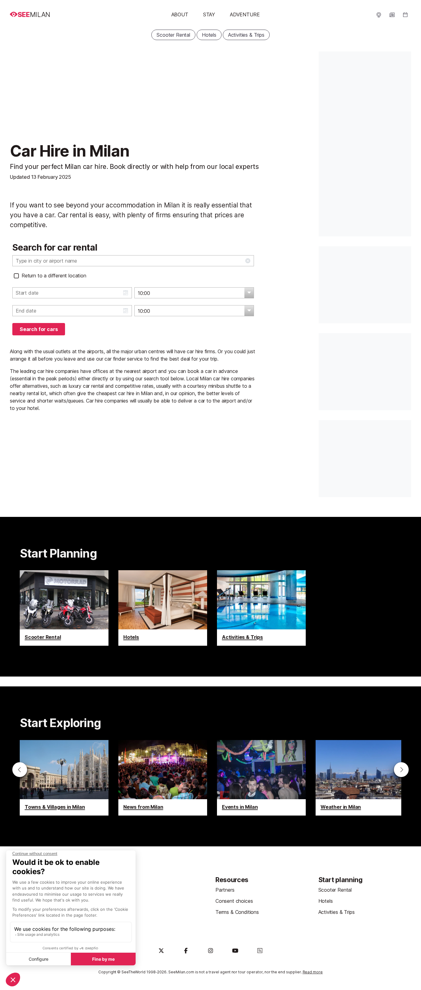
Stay (209, 14)
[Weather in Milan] (360, 778)
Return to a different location (54, 275)
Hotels (209, 35)
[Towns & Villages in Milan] (64, 778)
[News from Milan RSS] (259, 950)
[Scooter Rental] (64, 608)
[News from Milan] (162, 778)
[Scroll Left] (19, 769)
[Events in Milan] (261, 778)
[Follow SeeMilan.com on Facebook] (185, 950)
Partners (225, 890)
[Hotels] (162, 608)
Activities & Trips (246, 35)
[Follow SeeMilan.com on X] (161, 950)
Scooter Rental (173, 35)
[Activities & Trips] (261, 608)
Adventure (245, 14)
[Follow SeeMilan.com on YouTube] (235, 950)
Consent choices (234, 901)
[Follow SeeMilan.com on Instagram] (210, 950)
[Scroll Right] (401, 769)
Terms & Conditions (237, 912)
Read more (313, 972)
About (179, 14)
